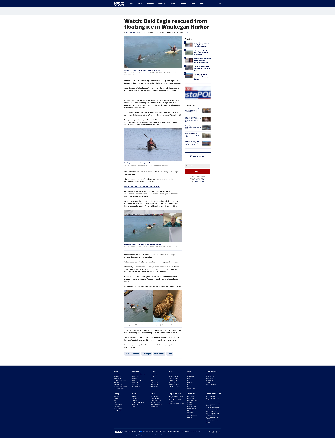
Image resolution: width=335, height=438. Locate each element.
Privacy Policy (200, 179)
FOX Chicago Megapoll (120, 386)
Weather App (135, 382)
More (202, 4)
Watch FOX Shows (211, 384)
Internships (190, 411)
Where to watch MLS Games (211, 421)
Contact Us (190, 402)
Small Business (118, 409)
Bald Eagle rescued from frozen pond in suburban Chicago (142, 244)
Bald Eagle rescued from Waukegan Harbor (137, 163)
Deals (115, 400)
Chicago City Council (174, 386)
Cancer (134, 396)
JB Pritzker (172, 382)
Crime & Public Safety (120, 380)
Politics (172, 371)
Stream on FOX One (213, 394)
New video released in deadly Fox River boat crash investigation (201, 45)
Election (171, 374)
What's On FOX (210, 376)
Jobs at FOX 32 (191, 409)
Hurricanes (135, 384)
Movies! (208, 382)
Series (152, 394)
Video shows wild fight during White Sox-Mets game (202, 68)
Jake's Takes (209, 374)
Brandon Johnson (174, 384)
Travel (152, 376)
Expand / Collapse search (220, 3)
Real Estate (117, 406)
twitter (216, 432)
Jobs (115, 402)
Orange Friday (154, 406)
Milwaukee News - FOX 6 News (176, 397)
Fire (188, 384)
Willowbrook (159, 354)
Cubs (188, 380)
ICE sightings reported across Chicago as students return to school (193, 127)
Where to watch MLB (212, 402)
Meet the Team (191, 406)
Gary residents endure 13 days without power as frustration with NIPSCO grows (192, 111)
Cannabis (134, 400)
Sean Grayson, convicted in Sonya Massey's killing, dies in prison (202, 60)
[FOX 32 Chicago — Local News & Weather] (119, 4)
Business (116, 396)
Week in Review (154, 398)
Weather (135, 371)
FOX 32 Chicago (150, 32)
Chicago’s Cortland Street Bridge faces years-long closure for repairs (192, 143)
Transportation (154, 374)
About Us (191, 394)
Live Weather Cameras (138, 374)
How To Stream (191, 396)
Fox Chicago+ (209, 378)
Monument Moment (156, 404)
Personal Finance (118, 404)
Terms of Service (199, 181)
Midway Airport (154, 384)
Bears (189, 374)
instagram (212, 432)
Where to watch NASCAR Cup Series (213, 404)
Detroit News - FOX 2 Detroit (175, 400)
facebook (209, 432)
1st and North (154, 396)
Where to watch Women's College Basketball (213, 414)
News (170, 354)
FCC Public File (191, 413)
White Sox (190, 382)
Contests (189, 404)
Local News (117, 374)
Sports (189, 371)
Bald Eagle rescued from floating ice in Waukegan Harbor (142, 70)
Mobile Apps (190, 398)
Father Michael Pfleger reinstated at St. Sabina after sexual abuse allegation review (193, 119)
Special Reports (118, 384)
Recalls (134, 406)
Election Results (173, 376)
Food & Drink (209, 380)
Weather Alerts (136, 376)
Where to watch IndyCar (212, 407)
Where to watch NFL (211, 396)
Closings (134, 378)
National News (118, 376)
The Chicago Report (174, 378)
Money (116, 394)
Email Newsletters (192, 400)
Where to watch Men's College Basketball (212, 410)
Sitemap (189, 417)
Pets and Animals (160, 32)
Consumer (117, 398)
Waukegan (146, 354)
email (219, 432)
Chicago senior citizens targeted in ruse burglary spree (192, 135)
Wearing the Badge (155, 400)
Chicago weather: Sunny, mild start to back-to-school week (202, 52)
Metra (152, 380)
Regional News (175, 394)
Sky (188, 386)
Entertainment (211, 371)
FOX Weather (136, 386)
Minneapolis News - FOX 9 (176, 403)
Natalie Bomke (129, 32)
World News (117, 378)
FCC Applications (192, 415)
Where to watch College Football (212, 399)
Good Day (117, 382)
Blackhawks (190, 376)
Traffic (153, 371)
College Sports (191, 388)
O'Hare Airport (154, 382)
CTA (151, 378)
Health (134, 394)
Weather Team (136, 380)
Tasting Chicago (155, 402)
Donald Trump (173, 380)
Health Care (135, 404)
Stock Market (117, 411)
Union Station (154, 386)
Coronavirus (135, 398)
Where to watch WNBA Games (212, 417)
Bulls (188, 378)
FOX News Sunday (119, 388)
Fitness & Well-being (138, 402)
